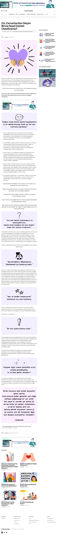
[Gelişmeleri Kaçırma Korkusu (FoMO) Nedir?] (10, 477)
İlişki (10, 31)
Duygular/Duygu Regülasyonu (34, 520)
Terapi (3, 500)
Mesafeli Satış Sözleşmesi (51, 522)
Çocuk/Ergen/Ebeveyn (33, 522)
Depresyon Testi (17, 523)
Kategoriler (31, 516)
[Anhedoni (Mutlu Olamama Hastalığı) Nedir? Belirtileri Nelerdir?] (41, 54)
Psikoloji (3, 462)
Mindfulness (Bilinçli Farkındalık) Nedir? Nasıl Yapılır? (50, 47)
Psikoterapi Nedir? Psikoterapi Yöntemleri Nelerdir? (50, 60)
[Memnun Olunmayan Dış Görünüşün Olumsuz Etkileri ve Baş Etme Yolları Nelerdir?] (10, 456)
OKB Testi (15, 522)
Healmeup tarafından (43, 85)
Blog (8, 31)
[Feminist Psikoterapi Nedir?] (28, 495)
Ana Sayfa (4, 31)
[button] (55, 10)
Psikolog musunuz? (50, 518)
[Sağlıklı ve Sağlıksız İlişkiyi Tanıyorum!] (28, 456)
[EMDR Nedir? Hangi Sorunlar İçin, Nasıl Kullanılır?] (10, 495)
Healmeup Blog (28, 11)
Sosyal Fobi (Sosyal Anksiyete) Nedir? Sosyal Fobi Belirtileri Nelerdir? (50, 41)
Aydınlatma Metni (50, 520)
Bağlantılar (3, 516)
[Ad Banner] (19, 105)
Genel (6, 462)
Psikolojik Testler (17, 516)
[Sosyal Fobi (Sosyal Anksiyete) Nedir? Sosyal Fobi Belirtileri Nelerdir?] (41, 41)
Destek (48, 516)
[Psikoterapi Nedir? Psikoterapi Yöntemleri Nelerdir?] (41, 60)
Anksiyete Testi (16, 518)
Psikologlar (3, 518)
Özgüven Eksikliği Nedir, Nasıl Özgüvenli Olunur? (49, 34)
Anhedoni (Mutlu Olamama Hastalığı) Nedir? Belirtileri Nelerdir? (50, 54)
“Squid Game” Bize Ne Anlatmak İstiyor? (48, 74)
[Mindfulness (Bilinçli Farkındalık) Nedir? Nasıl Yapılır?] (41, 47)
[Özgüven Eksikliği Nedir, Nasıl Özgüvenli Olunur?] (41, 35)
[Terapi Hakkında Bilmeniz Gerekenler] (28, 477)
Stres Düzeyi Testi (17, 520)
